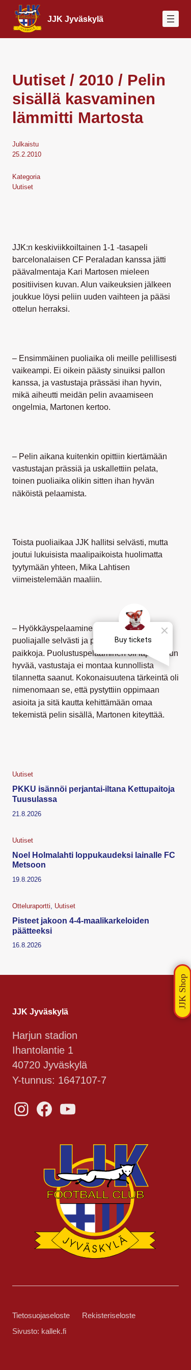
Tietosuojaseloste (41, 1316)
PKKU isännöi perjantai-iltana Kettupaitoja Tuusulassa (93, 793)
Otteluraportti (31, 906)
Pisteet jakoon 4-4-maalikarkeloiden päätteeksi (80, 925)
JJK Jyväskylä (75, 18)
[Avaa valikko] (170, 19)
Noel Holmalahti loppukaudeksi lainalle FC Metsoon (93, 859)
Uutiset (22, 187)
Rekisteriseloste (108, 1316)
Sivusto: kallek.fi (39, 1331)
